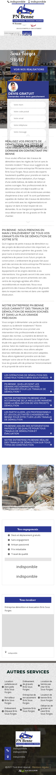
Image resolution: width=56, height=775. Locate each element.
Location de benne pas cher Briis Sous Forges (47, 685)
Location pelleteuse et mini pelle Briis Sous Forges (11, 687)
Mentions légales (40, 767)
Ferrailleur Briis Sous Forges (10, 700)
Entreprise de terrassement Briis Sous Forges (29, 698)
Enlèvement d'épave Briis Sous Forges (11, 711)
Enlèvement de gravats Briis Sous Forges (28, 685)
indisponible (17, 1)
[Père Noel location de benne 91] (28, 14)
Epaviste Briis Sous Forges (29, 709)
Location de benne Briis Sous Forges (47, 697)
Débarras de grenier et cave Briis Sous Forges (47, 709)
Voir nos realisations (29, 69)
